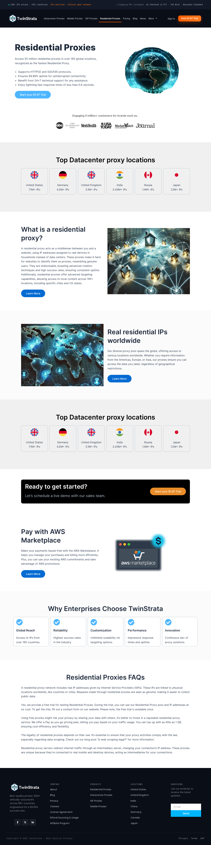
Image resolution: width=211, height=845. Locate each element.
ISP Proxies (91, 18)
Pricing (126, 18)
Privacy (183, 838)
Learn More (33, 293)
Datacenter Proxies (54, 18)
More (151, 18)
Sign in (171, 18)
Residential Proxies (110, 18)
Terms (194, 838)
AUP (202, 838)
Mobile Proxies (75, 18)
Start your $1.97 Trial (33, 94)
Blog (135, 18)
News (143, 18)
